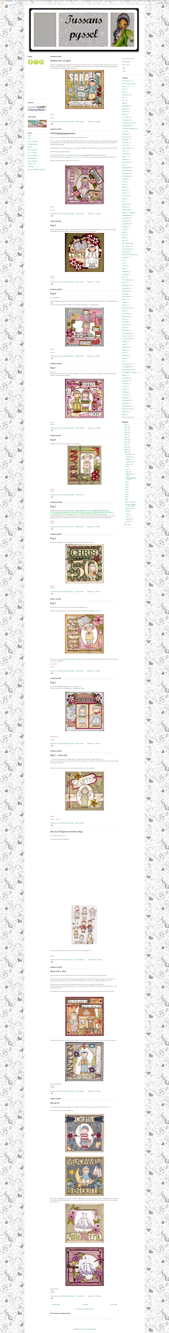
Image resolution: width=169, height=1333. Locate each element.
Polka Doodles (126, 316)
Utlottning (125, 392)
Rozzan (30, 147)
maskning (125, 274)
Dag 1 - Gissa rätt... (59, 755)
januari (128, 521)
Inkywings (30, 166)
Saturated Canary (127, 338)
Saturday (125, 341)
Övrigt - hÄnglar (97, 959)
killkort (124, 232)
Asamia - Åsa (32, 164)
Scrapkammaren (32, 144)
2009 (125, 449)
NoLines (124, 299)
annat (124, 92)
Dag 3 (53, 603)
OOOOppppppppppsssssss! (63, 133)
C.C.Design (125, 117)
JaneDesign (125, 221)
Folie (123, 181)
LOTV (124, 266)
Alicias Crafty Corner (128, 83)
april (127, 514)
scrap (124, 344)
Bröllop (124, 114)
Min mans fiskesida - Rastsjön (36, 169)
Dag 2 (53, 682)
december (129, 454)
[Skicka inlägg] (51, 123)
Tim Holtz (125, 383)
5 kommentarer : (80, 282)
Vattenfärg (125, 397)
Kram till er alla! (58, 971)
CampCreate (126, 120)
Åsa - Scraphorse (33, 155)
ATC (123, 100)
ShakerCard (125, 347)
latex (83, 1329)
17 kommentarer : (80, 1296)
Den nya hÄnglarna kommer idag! (66, 831)
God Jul (124, 190)
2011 (125, 444)
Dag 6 (53, 439)
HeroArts (125, 207)
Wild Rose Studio (127, 409)
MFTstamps (125, 285)
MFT (123, 277)
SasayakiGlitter (126, 333)
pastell (124, 310)
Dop (123, 165)
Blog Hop (125, 109)
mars (127, 516)
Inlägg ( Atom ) (89, 1309)
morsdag (124, 294)
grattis (124, 198)
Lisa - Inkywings (32, 152)
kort (123, 240)
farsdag (124, 179)
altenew (124, 86)
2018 (125, 427)
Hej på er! (55, 1103)
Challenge (125, 134)
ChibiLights (125, 139)
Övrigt (124, 414)
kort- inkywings (126, 249)
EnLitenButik (126, 176)
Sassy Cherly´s (126, 336)
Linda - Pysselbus (33, 141)
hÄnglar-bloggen (69, 659)
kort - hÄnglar (97, 121)
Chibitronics (125, 142)
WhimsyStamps (127, 406)
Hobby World (126, 210)
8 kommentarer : (80, 671)
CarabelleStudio (126, 125)
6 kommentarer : (80, 743)
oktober (128, 459)
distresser (125, 159)
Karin (29, 135)
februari (128, 519)
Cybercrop (125, 153)
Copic (124, 145)
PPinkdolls (125, 322)
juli (127, 467)
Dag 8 (53, 293)
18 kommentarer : (80, 1091)
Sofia (29, 138)
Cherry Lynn (125, 137)
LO (123, 263)
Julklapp (124, 226)
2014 (125, 437)
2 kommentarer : (79, 494)
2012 (125, 442)
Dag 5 (53, 506)
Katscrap (78, 980)
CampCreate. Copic (128, 123)
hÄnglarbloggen (32, 158)
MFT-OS (124, 282)
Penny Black (126, 313)
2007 (125, 524)
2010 (125, 447)
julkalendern (125, 224)
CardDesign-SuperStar (128, 128)
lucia (123, 268)
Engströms (125, 173)
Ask (123, 97)
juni (127, 469)
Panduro (124, 305)
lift (123, 260)
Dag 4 (53, 538)
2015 (125, 435)
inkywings (125, 218)
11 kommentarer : (80, 213)
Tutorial (124, 389)
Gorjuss (124, 193)
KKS (123, 235)
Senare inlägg (55, 1304)
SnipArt (124, 358)
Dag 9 (53, 225)
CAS (123, 131)
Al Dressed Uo (126, 81)
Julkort (124, 229)
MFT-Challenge (126, 280)
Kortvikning (125, 252)
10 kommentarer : (80, 121)
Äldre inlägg (114, 1304)
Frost (123, 184)
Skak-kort (125, 350)
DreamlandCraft (126, 167)
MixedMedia (125, 288)
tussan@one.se (68, 157)
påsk (123, 327)
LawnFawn (125, 257)
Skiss (124, 352)
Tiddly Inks (125, 381)
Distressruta (125, 162)
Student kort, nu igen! (60, 60)
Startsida (85, 1304)
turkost (124, 386)
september (129, 462)
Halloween (125, 204)
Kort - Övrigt (125, 246)
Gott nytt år (125, 196)
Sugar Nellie (125, 378)
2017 (125, 430)
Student (124, 375)
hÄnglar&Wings (126, 215)
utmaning (125, 395)
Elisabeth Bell (126, 170)
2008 (125, 452)
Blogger (93, 1329)
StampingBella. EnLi (128, 369)
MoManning (125, 291)
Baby (123, 103)
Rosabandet (125, 330)
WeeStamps (125, 403)
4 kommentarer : (80, 591)
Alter (123, 89)
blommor (124, 111)
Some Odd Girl (126, 364)
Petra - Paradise (32, 161)
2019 (125, 425)
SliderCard (125, 355)
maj (127, 472)
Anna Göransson (32, 150)
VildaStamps (126, 400)
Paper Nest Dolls (127, 308)
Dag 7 (53, 367)
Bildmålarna (125, 106)
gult (123, 201)
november (129, 457)
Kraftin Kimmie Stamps (129, 254)
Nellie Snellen (126, 296)
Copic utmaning (126, 148)
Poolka (124, 319)
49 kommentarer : (80, 823)
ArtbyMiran (125, 95)
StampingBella (126, 367)
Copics (124, 151)
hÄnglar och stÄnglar (128, 212)
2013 (125, 440)
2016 (125, 432)
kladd (124, 238)
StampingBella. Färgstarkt (129, 372)
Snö (123, 361)
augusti (128, 464)
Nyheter (124, 302)
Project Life (125, 324)
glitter (124, 187)
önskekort (125, 411)
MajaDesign (125, 271)
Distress (124, 156)
